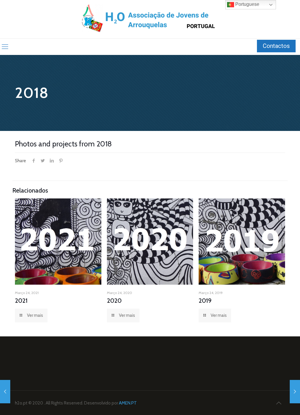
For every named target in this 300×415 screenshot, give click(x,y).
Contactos (276, 45)
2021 (21, 300)
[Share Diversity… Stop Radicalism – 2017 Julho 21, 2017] (5, 391)
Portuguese (246, 4)
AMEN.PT (128, 403)
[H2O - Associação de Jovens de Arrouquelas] (150, 19)
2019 (205, 300)
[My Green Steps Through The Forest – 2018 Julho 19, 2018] (295, 391)
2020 (114, 300)
